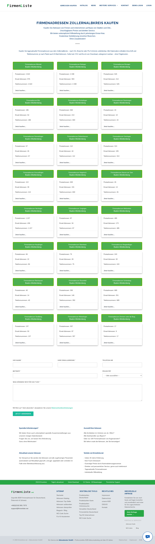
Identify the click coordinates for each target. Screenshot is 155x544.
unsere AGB (106, 501)
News (93, 5)
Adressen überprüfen (64, 507)
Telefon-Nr (107, 360)
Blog (137, 528)
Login (148, 5)
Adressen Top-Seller (64, 501)
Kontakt (125, 5)
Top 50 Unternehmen (86, 515)
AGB (140, 540)
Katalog (84, 5)
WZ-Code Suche (62, 513)
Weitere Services (108, 5)
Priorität (106, 371)
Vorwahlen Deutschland (87, 509)
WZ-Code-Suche (85, 518)
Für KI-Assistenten (63, 516)
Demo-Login (137, 5)
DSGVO (105, 504)
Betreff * (17, 371)
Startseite (60, 495)
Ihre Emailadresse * (67, 360)
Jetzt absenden (23, 414)
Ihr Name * (17, 360)
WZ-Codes (129, 528)
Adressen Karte (130, 524)
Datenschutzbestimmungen (62, 408)
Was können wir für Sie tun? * (27, 382)
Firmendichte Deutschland (88, 512)
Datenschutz (106, 498)
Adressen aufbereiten (64, 504)
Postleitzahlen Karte (86, 500)
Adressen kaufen (68, 5)
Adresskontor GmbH (66, 540)
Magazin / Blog (62, 510)
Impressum (106, 495)
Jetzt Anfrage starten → (132, 513)
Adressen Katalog (63, 498)
